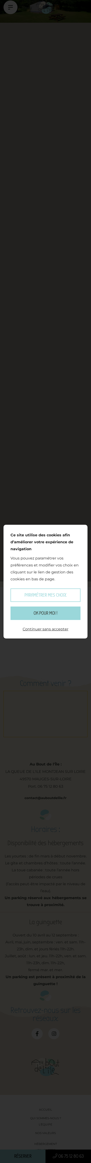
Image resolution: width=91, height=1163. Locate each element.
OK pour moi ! (45, 613)
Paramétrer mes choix (45, 595)
